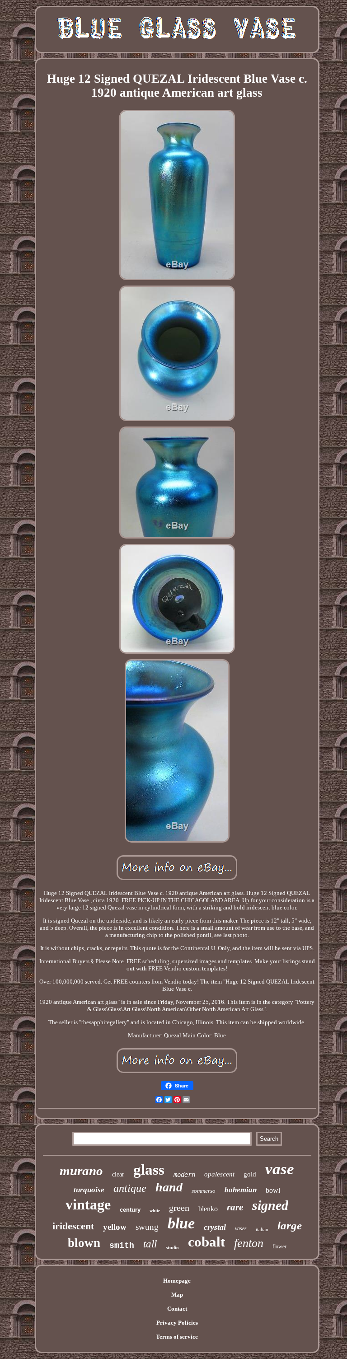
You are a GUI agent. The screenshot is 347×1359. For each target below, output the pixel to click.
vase (279, 1169)
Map (177, 1294)
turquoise (89, 1190)
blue (181, 1223)
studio (172, 1247)
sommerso (204, 1190)
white (155, 1210)
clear (118, 1174)
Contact (177, 1308)
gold (250, 1174)
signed (270, 1205)
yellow (115, 1227)
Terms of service (177, 1336)
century (130, 1209)
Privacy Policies (177, 1322)
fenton (248, 1243)
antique (129, 1188)
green (179, 1208)
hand (169, 1187)
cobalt (206, 1242)
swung (147, 1227)
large (289, 1225)
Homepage (177, 1280)
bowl (273, 1190)
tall (150, 1244)
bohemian (241, 1190)
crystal (215, 1227)
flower (279, 1246)
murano (81, 1170)
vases (241, 1228)
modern (184, 1174)
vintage (88, 1204)
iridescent (73, 1226)
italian (262, 1229)
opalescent (219, 1174)
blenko (208, 1209)
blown (84, 1243)
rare (235, 1207)
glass (148, 1170)
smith (121, 1245)
